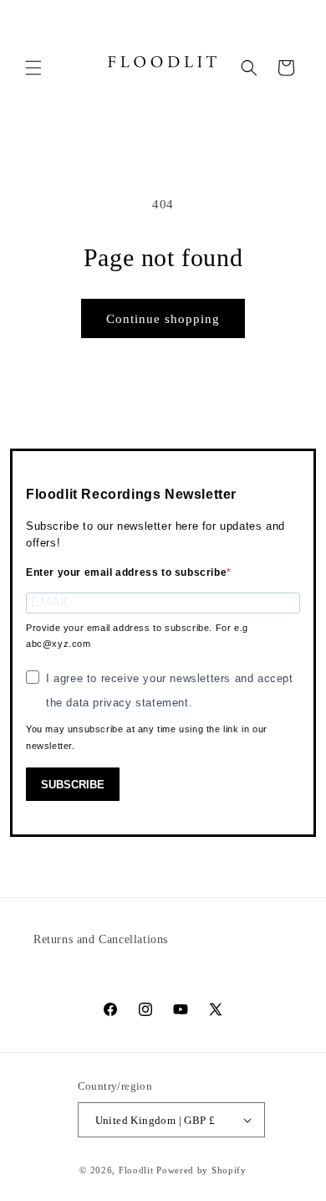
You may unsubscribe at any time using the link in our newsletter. (146, 737)
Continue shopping (163, 319)
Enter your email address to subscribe (126, 572)
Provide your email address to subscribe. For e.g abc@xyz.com (137, 636)
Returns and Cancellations (100, 939)
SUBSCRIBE (72, 784)
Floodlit (136, 1170)
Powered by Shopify (201, 1170)
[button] (33, 67)
